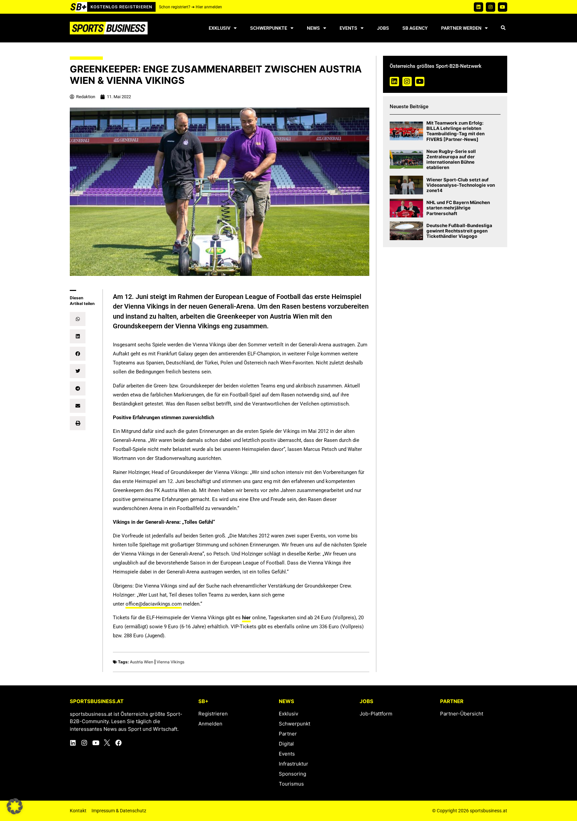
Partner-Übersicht (461, 713)
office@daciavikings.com (154, 604)
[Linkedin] (478, 7)
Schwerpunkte (268, 28)
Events (348, 28)
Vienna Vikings (170, 661)
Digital (286, 744)
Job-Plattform (376, 713)
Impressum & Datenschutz (118, 810)
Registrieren (213, 713)
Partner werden (461, 28)
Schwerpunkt (294, 723)
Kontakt (78, 810)
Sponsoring (292, 774)
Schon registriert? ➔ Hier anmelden (190, 7)
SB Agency (415, 28)
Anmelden (210, 723)
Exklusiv (219, 28)
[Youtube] (502, 7)
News (313, 28)
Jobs (383, 28)
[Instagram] (490, 7)
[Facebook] (118, 743)
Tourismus (291, 784)
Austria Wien (141, 661)
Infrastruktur (293, 764)
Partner (288, 733)
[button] (503, 28)
